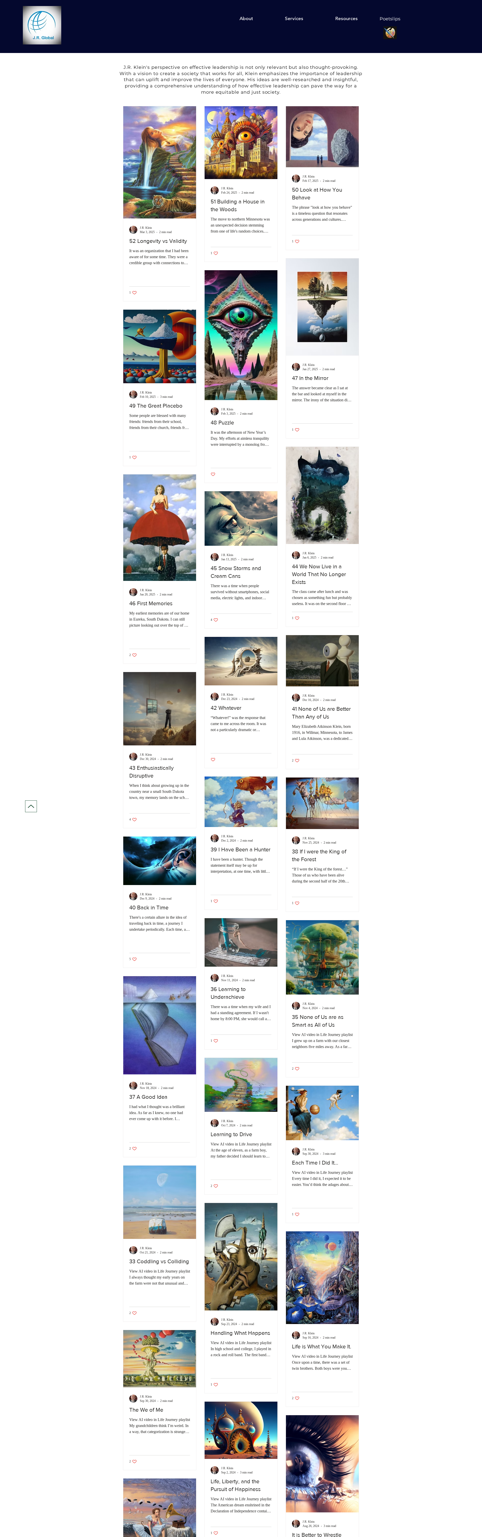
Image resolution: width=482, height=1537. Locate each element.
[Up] (31, 806)
